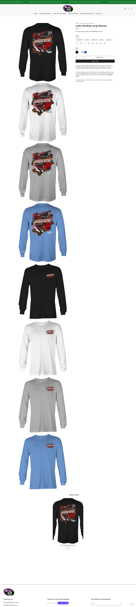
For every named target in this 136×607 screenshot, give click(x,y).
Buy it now (95, 61)
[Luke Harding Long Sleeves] (68, 521)
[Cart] (131, 8)
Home (77, 23)
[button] (128, 8)
